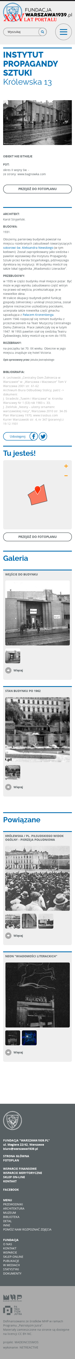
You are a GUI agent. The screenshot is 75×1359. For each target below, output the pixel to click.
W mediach (11, 1265)
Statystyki (11, 1269)
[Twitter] (43, 437)
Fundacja (11, 1240)
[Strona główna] (37, 12)
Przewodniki (13, 1204)
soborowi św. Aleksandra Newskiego (28, 248)
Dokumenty (12, 1273)
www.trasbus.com (45, 415)
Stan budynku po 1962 (23, 691)
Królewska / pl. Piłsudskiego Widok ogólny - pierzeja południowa (34, 838)
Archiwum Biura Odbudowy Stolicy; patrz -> (33, 390)
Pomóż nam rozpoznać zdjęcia (27, 1229)
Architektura (13, 1208)
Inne (6, 1225)
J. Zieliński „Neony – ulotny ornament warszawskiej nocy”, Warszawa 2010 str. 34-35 (35, 409)
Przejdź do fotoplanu (37, 189)
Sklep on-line (14, 1177)
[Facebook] (34, 437)
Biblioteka (11, 1217)
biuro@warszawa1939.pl (20, 1149)
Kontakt (10, 1181)
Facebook (11, 1190)
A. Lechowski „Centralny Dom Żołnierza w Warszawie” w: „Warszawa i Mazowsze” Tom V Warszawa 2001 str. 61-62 (34, 382)
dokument (10, 394)
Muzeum (9, 1213)
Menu (7, 1200)
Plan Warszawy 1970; (18, 415)
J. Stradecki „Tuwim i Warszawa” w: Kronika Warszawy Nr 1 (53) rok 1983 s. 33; (33, 400)
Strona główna (16, 1156)
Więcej (18, 670)
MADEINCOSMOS (27, 1342)
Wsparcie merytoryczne (22, 1173)
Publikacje (11, 1261)
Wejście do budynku (21, 574)
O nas (7, 1244)
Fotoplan (11, 1160)
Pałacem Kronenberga (38, 315)
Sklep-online (13, 1257)
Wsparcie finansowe (20, 1169)
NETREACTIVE (29, 1347)
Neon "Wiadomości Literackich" (31, 956)
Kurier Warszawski (16, 419)
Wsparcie (10, 1252)
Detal (7, 1221)
